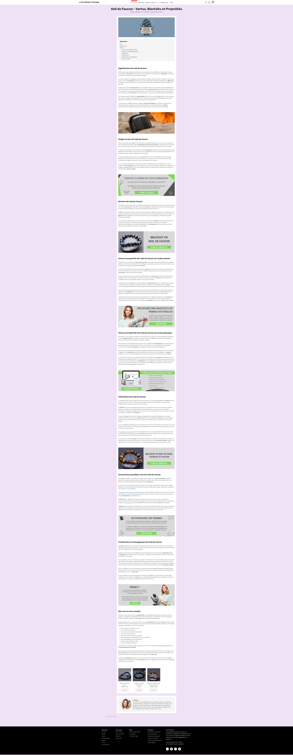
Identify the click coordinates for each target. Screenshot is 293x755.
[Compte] (209, 2)
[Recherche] (206, 2)
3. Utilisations (124, 53)
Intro (121, 44)
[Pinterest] (175, 749)
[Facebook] (167, 749)
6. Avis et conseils (125, 58)
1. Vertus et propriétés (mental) (129, 49)
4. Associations (125, 55)
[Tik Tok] (179, 749)
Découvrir (124, 690)
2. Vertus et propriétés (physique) (129, 51)
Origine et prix (123, 46)
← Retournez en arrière (110, 716)
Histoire (122, 47)
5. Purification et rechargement (129, 57)
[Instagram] (171, 749)
